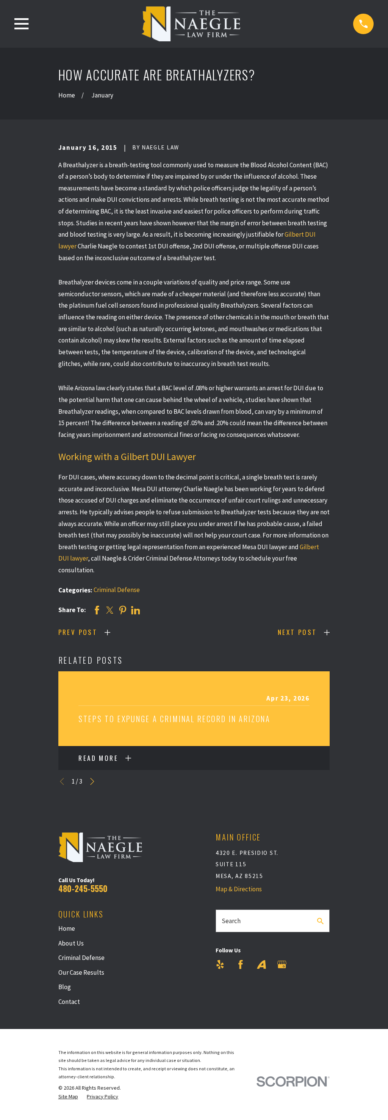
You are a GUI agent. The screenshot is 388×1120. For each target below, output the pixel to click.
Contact (69, 1001)
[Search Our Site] (320, 921)
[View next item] (92, 781)
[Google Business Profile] (281, 964)
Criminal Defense (117, 590)
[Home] (191, 23)
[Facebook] (240, 964)
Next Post (297, 632)
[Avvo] (261, 964)
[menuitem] (68, 1097)
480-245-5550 (83, 888)
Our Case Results (81, 972)
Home (66, 928)
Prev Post (78, 632)
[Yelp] (220, 964)
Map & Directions (239, 889)
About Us (71, 943)
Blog (64, 987)
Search (231, 921)
